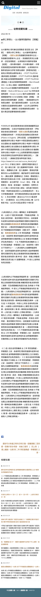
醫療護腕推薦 (15, 224)
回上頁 (34, 446)
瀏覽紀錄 (26, 13)
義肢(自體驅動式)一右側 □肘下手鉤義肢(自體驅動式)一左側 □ (20, 567)
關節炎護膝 (14, 55)
